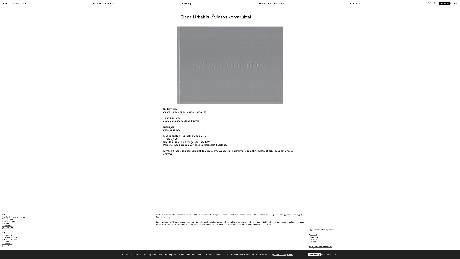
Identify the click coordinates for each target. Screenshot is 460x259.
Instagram (313, 237)
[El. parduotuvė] (429, 3)
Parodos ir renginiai (104, 3)
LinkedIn (312, 241)
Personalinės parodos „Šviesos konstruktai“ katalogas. (195, 144)
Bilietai (444, 3)
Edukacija (186, 3)
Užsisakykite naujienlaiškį (324, 230)
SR (3, 233)
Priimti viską (314, 255)
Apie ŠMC (355, 3)
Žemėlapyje (7, 225)
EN (456, 3)
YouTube (313, 239)
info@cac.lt (221, 150)
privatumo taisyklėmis (283, 254)
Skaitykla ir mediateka (271, 3)
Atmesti (327, 255)
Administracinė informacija (320, 247)
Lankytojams (19, 3)
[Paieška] (434, 3)
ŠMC (5, 3)
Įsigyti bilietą (8, 228)
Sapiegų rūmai (8, 235)
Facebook (313, 235)
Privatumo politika (317, 249)
